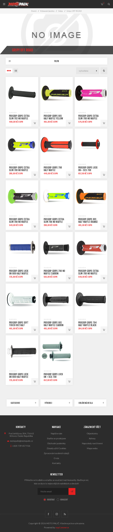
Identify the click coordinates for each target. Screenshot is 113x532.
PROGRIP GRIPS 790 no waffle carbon (54, 272)
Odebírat (51, 499)
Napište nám (56, 433)
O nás (56, 458)
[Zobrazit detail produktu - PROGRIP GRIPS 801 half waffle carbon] (56, 300)
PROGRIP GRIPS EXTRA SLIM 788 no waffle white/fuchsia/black (88, 118)
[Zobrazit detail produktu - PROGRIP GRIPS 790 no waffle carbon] (56, 248)
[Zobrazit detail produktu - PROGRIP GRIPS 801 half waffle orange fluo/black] (91, 196)
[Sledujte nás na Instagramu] (56, 514)
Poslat (71, 491)
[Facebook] (48, 514)
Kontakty (56, 463)
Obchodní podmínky (56, 443)
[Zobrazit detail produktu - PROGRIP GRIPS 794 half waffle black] (91, 300)
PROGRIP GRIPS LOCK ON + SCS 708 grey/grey (53, 377)
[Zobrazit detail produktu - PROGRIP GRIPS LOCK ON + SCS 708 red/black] (91, 145)
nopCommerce (62, 527)
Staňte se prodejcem (56, 438)
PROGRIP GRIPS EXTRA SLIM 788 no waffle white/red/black (88, 274)
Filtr (56, 61)
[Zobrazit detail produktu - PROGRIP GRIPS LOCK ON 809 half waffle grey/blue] (22, 248)
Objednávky (92, 433)
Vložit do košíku (34, 123)
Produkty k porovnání (103, 70)
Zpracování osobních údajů (56, 453)
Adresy (92, 438)
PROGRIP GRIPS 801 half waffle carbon (54, 324)
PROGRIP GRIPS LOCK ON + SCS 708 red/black (88, 170)
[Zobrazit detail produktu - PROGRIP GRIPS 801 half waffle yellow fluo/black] (56, 93)
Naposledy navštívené (92, 443)
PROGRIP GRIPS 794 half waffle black (87, 324)
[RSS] (64, 514)
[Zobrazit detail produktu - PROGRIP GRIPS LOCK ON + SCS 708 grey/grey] (56, 351)
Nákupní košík (103, 3)
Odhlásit (64, 499)
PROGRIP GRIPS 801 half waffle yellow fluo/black (53, 118)
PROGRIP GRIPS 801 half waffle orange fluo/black (88, 222)
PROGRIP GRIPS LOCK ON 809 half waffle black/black (18, 377)
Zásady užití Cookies (56, 448)
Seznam (15, 70)
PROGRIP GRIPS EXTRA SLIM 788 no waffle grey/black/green (19, 222)
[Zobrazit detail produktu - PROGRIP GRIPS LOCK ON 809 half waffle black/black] (22, 351)
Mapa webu (92, 448)
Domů (34, 11)
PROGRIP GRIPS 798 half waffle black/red (53, 170)
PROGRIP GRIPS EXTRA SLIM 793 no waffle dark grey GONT (19, 118)
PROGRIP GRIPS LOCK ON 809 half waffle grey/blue (18, 274)
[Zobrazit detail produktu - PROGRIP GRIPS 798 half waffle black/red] (56, 145)
